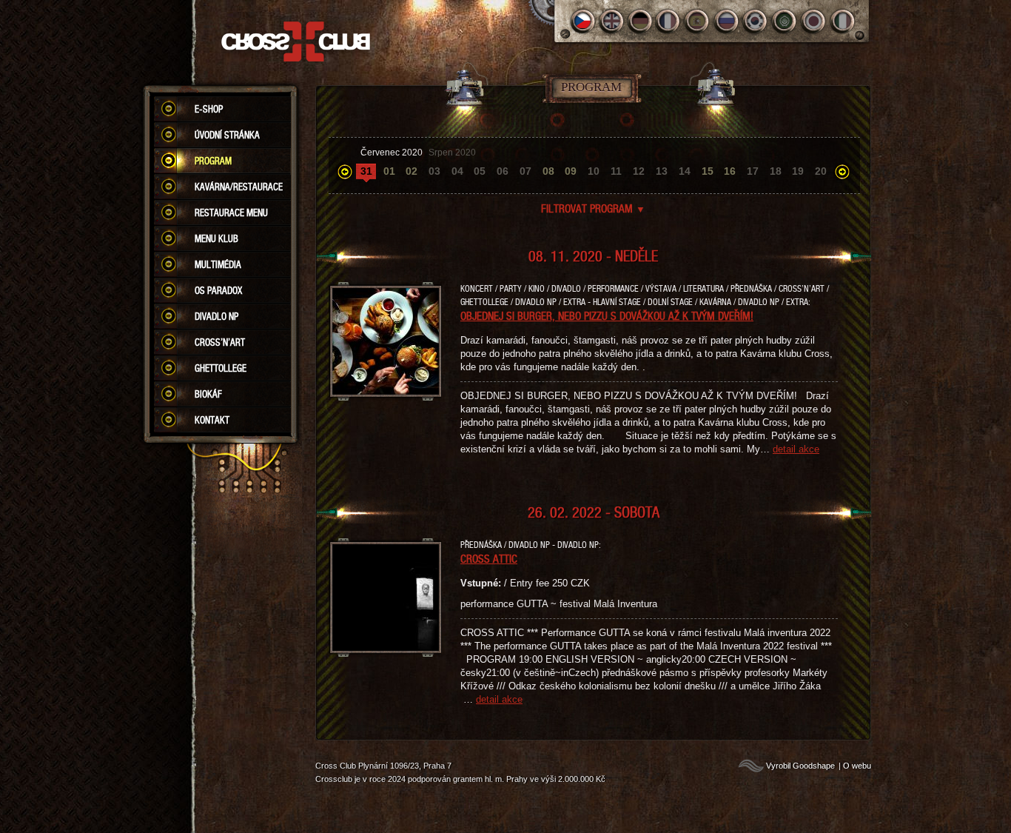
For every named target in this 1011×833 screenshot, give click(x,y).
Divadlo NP (216, 316)
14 (685, 171)
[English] (611, 21)
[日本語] (813, 21)
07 (525, 171)
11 (616, 171)
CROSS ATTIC (488, 558)
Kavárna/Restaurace (239, 187)
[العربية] (784, 21)
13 (662, 171)
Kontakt (212, 420)
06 (502, 171)
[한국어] (756, 21)
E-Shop (209, 109)
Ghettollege (220, 368)
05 (480, 171)
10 (593, 171)
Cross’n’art (220, 342)
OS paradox (218, 290)
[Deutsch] (640, 21)
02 (411, 171)
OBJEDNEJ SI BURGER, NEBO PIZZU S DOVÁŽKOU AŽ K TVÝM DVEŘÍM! (606, 315)
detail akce (796, 449)
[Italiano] (842, 21)
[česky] (582, 21)
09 (571, 171)
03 (434, 171)
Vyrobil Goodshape (800, 765)
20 (821, 171)
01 (389, 171)
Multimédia (218, 264)
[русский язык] (727, 21)
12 (639, 171)
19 (798, 171)
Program (213, 161)
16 (730, 171)
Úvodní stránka (227, 135)
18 (776, 171)
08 (548, 171)
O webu (857, 765)
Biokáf (208, 394)
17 (753, 171)
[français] (669, 21)
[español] (698, 21)
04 (457, 171)
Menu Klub (216, 238)
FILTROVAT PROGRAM (593, 208)
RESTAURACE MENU (231, 212)
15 (707, 171)
